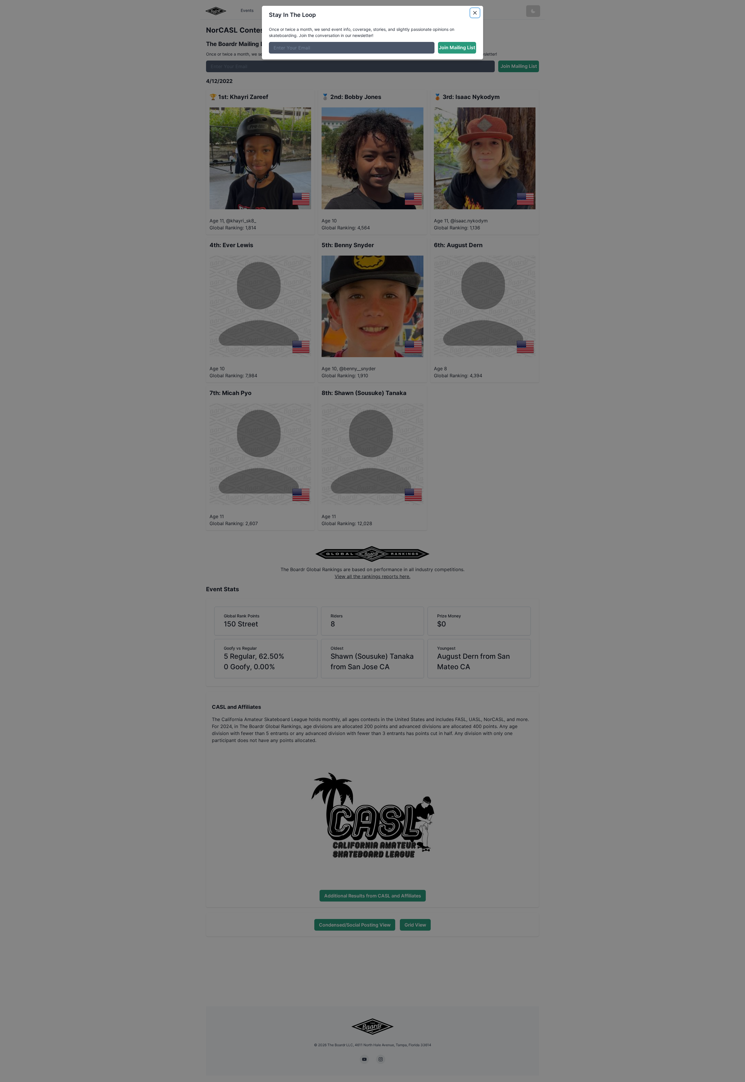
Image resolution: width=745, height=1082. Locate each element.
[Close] (475, 12)
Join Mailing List (457, 47)
